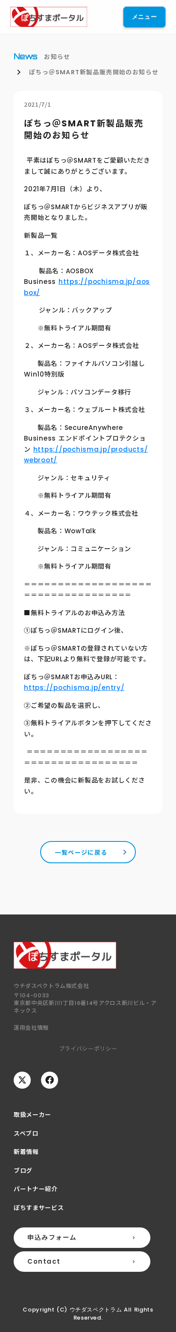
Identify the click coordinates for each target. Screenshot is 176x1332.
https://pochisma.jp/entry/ (74, 687)
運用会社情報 (31, 1027)
